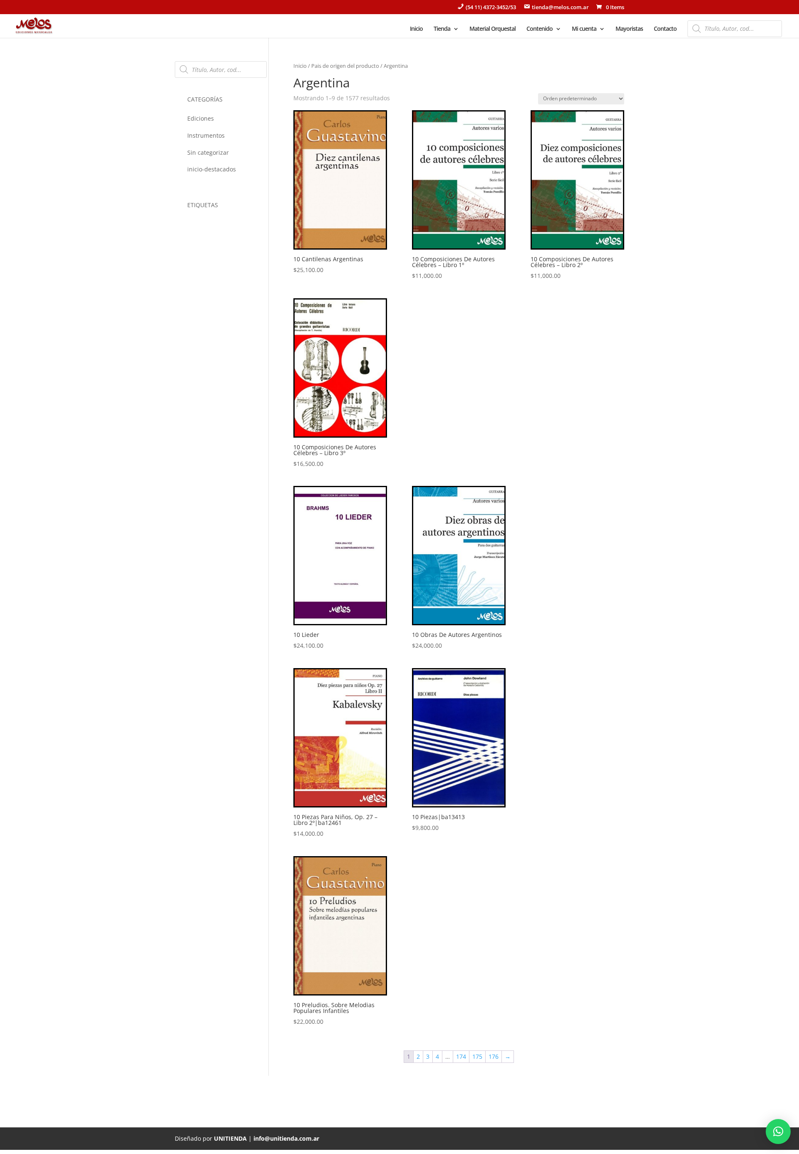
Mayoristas (629, 29)
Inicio (416, 29)
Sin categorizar (208, 152)
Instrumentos (206, 135)
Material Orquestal (492, 29)
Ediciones (200, 118)
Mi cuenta (584, 29)
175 (477, 1056)
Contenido (539, 29)
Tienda (442, 29)
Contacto (665, 29)
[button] (778, 1131)
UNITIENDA (230, 1138)
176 (494, 1056)
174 (461, 1056)
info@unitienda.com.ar (286, 1138)
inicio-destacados (211, 169)
